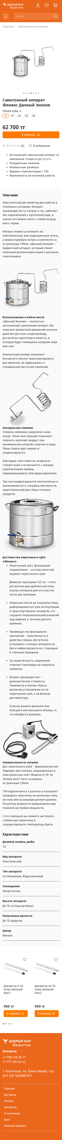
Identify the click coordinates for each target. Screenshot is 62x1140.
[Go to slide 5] (33, 93)
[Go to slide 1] (23, 93)
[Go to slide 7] (38, 93)
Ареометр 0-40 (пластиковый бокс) (13, 989)
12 (5, 115)
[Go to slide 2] (26, 93)
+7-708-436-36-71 (14, 1057)
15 (12, 115)
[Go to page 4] (11, 1023)
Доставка (10, 1094)
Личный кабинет (15, 1125)
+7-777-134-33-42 (14, 1062)
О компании (12, 1113)
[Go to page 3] (8, 1023)
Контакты (10, 1107)
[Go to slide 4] (31, 93)
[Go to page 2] (6, 1023)
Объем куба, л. (12, 111)
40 (33, 115)
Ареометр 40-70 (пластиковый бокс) (45, 989)
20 (19, 115)
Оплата (8, 1101)
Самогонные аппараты (33, 26)
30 (26, 115)
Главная (8, 26)
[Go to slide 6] (35, 93)
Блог (7, 1119)
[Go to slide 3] (28, 93)
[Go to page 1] (3, 1023)
